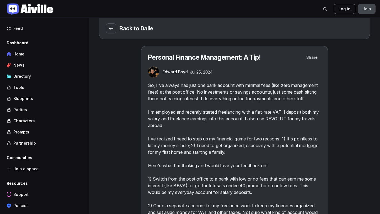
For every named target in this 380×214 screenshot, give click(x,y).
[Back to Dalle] (111, 28)
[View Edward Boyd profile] (153, 71)
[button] (44, 93)
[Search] (324, 8)
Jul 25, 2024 (201, 72)
